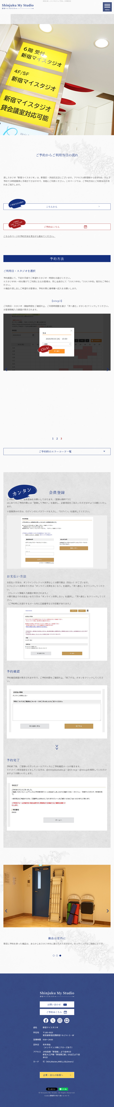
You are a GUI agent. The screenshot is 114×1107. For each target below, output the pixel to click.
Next (109, 369)
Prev (5, 369)
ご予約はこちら (52, 226)
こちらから (51, 206)
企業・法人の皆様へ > (57, 1075)
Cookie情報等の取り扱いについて (57, 1095)
